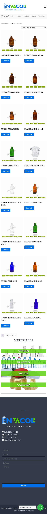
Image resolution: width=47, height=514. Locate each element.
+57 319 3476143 (10, 437)
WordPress (31, 510)
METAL (23, 373)
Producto (26, 16)
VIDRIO (23, 351)
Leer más (6, 61)
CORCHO (23, 384)
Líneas (34, 16)
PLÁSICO (23, 362)
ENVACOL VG (15, 508)
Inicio (19, 16)
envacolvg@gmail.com (12, 440)
